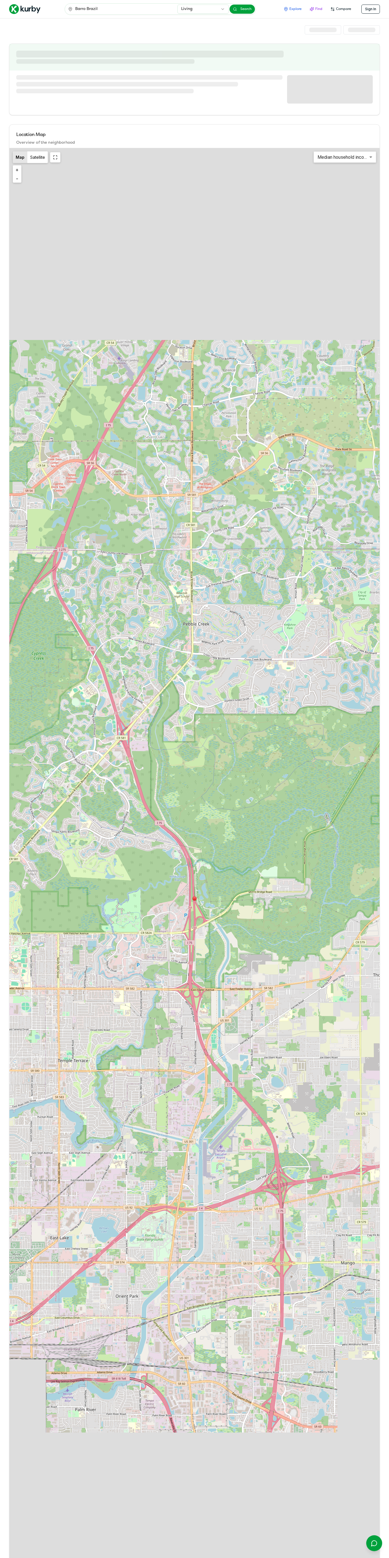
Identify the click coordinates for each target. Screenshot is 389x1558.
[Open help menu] (374, 1543)
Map (20, 157)
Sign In (370, 9)
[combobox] (203, 9)
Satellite (37, 157)
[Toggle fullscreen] (55, 157)
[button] (194, 898)
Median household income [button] (344, 157)
